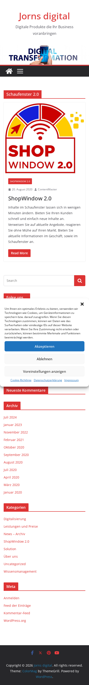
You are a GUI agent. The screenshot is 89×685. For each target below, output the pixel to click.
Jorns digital (44, 16)
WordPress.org (15, 620)
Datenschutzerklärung (48, 380)
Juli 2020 (10, 470)
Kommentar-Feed (17, 613)
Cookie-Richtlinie (20, 380)
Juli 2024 (10, 417)
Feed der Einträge (17, 605)
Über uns (11, 556)
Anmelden (11, 598)
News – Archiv (14, 534)
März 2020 (12, 485)
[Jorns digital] (9, 71)
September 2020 (16, 455)
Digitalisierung (15, 519)
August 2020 (13, 462)
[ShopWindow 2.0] (44, 138)
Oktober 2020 (14, 447)
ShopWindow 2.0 (20, 181)
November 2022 (16, 432)
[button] (82, 304)
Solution (10, 549)
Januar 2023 (13, 425)
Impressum (71, 380)
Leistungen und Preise (21, 526)
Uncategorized (15, 564)
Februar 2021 (14, 440)
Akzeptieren (44, 346)
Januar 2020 (13, 492)
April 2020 (11, 477)
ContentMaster (47, 189)
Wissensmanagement (20, 571)
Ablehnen (44, 359)
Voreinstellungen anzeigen (44, 371)
